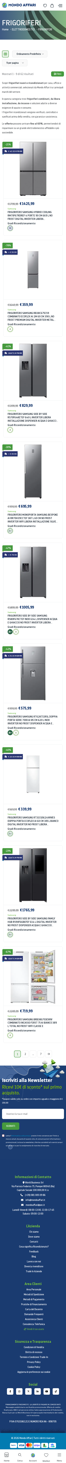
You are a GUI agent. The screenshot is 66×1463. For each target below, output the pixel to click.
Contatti (34, 1241)
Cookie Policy (34, 1367)
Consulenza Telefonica (34, 1324)
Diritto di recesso (33, 1352)
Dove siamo (34, 1236)
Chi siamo (34, 1231)
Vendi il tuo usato (35, 1329)
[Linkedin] (37, 1391)
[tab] (5, 54)
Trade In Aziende (34, 1271)
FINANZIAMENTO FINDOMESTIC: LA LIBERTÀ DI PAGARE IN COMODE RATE (33, 1404)
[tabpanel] (33, 593)
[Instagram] (19, 1391)
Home (5, 29)
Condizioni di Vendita (34, 1347)
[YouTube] (46, 1391)
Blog (34, 1256)
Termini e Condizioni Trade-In (34, 1357)
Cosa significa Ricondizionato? (34, 1246)
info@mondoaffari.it (35, 1200)
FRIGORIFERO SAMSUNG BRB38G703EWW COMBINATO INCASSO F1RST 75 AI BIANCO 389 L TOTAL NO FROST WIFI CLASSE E (32, 1023)
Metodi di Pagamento (33, 1299)
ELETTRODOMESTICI (23, 29)
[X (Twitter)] (28, 1391)
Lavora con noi (34, 1261)
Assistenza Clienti (34, 1319)
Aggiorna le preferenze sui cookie (33, 1372)
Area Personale (33, 1289)
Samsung (12, 208)
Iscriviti (10, 1126)
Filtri (58, 73)
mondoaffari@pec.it (35, 1204)
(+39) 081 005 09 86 (35, 1195)
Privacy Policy (34, 1362)
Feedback (34, 1251)
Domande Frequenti (33, 1314)
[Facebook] (10, 1391)
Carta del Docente (34, 1309)
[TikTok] (56, 1391)
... (33, 1054)
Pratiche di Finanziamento (34, 1304)
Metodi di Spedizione (34, 1294)
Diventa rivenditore (33, 1266)
